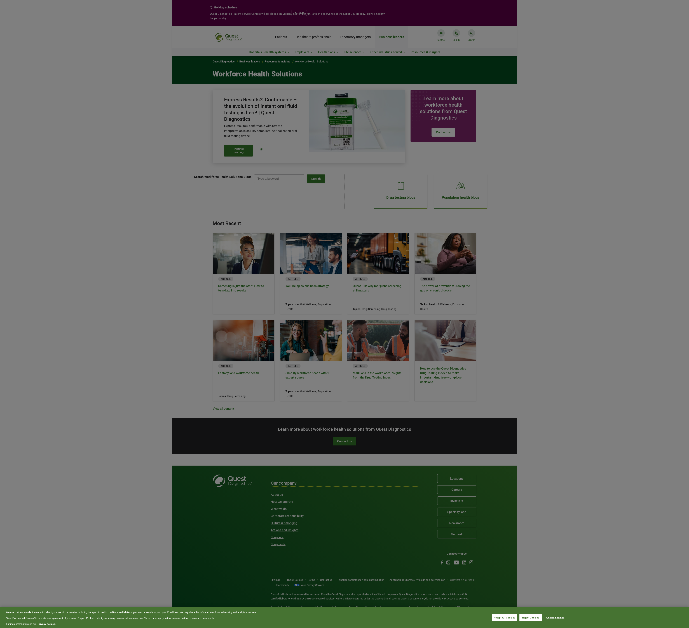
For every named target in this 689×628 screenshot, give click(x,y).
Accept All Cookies (504, 617)
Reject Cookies (530, 617)
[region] (344, 617)
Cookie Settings (555, 617)
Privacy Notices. (47, 624)
